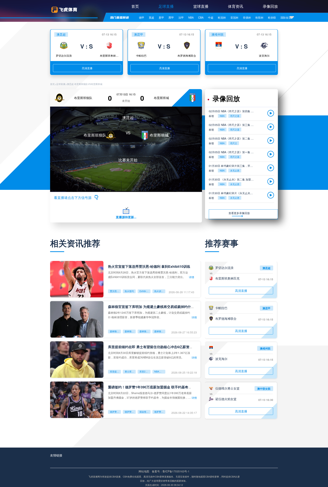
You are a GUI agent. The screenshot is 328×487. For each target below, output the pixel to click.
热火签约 (129, 291)
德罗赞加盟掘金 (115, 411)
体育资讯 (235, 6)
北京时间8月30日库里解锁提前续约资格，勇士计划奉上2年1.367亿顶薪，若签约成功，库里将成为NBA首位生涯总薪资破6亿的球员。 (149, 355)
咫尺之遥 (234, 115)
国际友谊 (286, 17)
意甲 (161, 17)
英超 (151, 17)
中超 (210, 17)
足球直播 (166, 6)
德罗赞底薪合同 (159, 411)
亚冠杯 (234, 17)
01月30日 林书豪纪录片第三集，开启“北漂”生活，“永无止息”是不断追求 (232, 165)
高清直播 (87, 68)
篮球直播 (200, 6)
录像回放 (270, 6)
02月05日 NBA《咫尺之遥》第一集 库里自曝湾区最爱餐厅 (232, 152)
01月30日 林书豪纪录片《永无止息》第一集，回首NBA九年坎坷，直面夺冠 (232, 193)
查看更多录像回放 (239, 213)
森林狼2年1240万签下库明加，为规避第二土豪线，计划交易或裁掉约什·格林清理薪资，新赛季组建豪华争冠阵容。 (149, 315)
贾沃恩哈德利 (115, 291)
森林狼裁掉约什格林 (130, 331)
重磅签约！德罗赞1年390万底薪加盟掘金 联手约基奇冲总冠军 (155, 387)
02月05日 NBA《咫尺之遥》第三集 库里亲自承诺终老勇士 (232, 124)
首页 (135, 6)
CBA (200, 17)
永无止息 (234, 170)
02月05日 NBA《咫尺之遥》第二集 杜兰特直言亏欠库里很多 (232, 138)
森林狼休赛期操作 (159, 331)
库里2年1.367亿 (145, 371)
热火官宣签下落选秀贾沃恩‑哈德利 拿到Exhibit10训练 (149, 266)
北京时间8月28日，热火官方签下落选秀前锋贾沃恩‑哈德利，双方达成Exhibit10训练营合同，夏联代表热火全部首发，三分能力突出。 (148, 274)
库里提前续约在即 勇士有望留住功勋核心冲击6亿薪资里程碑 (154, 346)
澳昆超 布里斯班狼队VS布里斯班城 (84, 84)
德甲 (141, 17)
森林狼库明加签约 (115, 331)
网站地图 (144, 471)
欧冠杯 (222, 17)
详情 (191, 277)
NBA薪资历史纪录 (159, 371)
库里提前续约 (115, 371)
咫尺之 (233, 143)
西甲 (171, 17)
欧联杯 (259, 17)
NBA (191, 17)
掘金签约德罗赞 (145, 411)
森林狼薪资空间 (145, 331)
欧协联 (272, 17)
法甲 (181, 17)
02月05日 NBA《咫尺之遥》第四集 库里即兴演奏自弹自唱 (232, 111)
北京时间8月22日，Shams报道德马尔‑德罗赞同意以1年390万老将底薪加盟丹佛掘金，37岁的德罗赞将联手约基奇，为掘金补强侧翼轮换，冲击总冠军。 (150, 395)
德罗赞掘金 (130, 411)
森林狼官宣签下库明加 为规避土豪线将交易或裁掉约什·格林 (153, 306)
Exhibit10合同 (145, 291)
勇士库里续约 (130, 371)
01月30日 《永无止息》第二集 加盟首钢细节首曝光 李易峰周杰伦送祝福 (232, 179)
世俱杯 (247, 17)
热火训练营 (159, 291)
